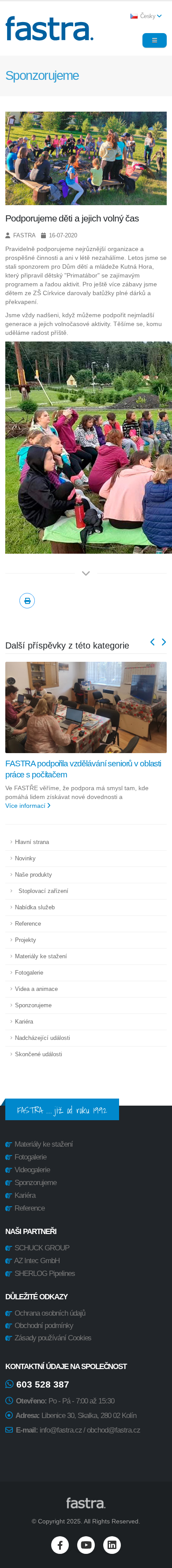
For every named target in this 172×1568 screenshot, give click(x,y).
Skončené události (38, 1054)
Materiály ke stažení (41, 956)
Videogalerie (32, 1170)
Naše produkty (33, 875)
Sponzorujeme (33, 1005)
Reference (28, 924)
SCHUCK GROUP (42, 1248)
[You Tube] (86, 1545)
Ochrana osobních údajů (49, 1313)
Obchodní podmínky (43, 1325)
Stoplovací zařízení (41, 891)
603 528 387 (41, 1384)
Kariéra (24, 1022)
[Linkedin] (112, 1545)
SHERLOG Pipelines (45, 1273)
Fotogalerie (29, 973)
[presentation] (153, 642)
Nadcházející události (42, 1038)
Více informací (26, 805)
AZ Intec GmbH (37, 1261)
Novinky (25, 858)
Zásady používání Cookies (52, 1338)
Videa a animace (36, 989)
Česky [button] (147, 16)
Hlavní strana (32, 842)
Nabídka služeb (35, 907)
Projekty (25, 940)
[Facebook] (60, 1545)
